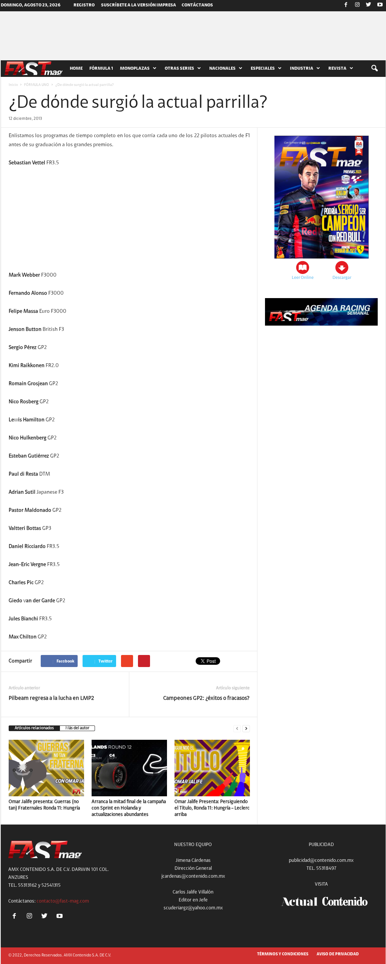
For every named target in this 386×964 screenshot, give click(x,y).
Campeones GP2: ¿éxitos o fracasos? (206, 698)
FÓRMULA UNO (36, 85)
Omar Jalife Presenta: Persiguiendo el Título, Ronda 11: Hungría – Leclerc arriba (212, 808)
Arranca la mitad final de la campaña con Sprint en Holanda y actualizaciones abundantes (129, 808)
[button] (374, 68)
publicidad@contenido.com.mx (321, 860)
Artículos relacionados (34, 728)
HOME (76, 68)
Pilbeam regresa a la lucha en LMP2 (51, 698)
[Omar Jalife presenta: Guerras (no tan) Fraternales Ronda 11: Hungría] (46, 768)
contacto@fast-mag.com (63, 901)
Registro (84, 5)
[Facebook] (346, 5)
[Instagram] (357, 5)
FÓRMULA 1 (101, 68)
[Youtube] (379, 5)
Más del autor (77, 728)
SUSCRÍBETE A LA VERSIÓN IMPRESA (138, 5)
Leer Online (303, 277)
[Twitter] (368, 5)
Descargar (341, 277)
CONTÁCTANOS (197, 5)
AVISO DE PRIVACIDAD (338, 954)
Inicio (13, 85)
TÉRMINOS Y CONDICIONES (282, 954)
